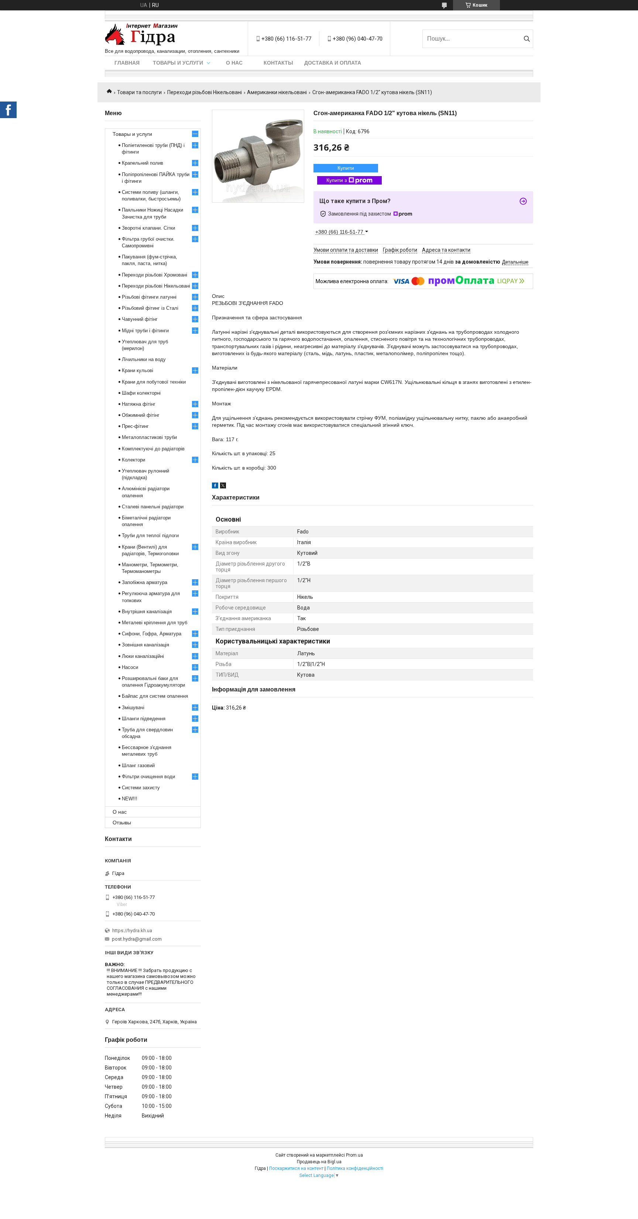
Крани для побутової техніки (154, 382)
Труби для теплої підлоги (150, 535)
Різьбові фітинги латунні (149, 297)
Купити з (336, 180)
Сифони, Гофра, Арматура (151, 633)
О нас (234, 63)
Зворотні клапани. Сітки (148, 228)
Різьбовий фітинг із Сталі (150, 308)
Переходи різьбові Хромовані (154, 275)
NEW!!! (129, 798)
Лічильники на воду (144, 359)
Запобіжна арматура (144, 582)
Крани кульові (137, 370)
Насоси (130, 667)
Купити (345, 168)
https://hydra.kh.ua (132, 930)
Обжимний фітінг (141, 415)
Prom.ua (354, 1155)
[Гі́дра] (141, 35)
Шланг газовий (138, 765)
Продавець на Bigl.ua (319, 1161)
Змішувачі (133, 707)
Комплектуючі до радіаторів (153, 448)
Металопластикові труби (149, 437)
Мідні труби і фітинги (145, 330)
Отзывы (122, 822)
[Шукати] (526, 39)
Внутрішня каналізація (147, 611)
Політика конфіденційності (355, 1168)
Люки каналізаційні (143, 656)
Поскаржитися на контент (296, 1168)
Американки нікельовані (277, 92)
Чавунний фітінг (140, 319)
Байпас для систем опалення (155, 696)
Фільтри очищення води (148, 776)
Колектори (133, 460)
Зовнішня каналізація (145, 645)
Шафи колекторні (141, 393)
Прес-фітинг (135, 426)
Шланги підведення (143, 718)
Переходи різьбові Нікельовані (204, 92)
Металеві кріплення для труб (154, 622)
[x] (223, 487)
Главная (127, 63)
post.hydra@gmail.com (137, 939)
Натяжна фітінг (138, 404)
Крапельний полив (142, 163)
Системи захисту (141, 787)
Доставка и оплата (332, 63)
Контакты (278, 63)
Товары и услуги (178, 63)
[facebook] (215, 487)
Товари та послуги (139, 92)
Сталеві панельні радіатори (152, 506)
